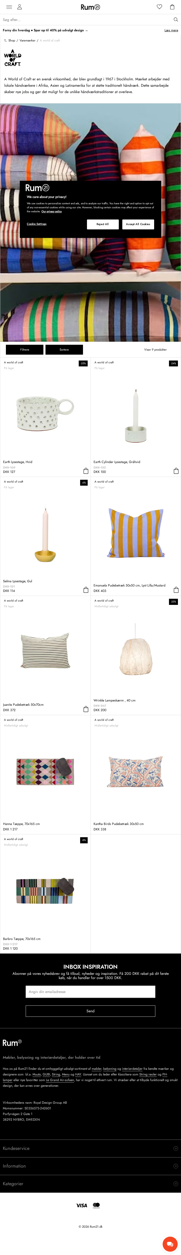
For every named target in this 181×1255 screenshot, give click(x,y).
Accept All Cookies (138, 224)
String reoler (148, 1074)
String (56, 1074)
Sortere (64, 349)
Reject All (103, 224)
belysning (109, 1068)
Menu (66, 1074)
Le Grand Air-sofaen (60, 1080)
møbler (96, 1068)
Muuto (37, 1074)
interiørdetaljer (132, 1068)
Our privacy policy (51, 211)
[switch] (90, 1148)
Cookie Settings (37, 224)
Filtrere (24, 349)
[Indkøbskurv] (172, 7)
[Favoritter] (160, 7)
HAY (78, 1074)
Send (90, 1011)
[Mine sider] (20, 7)
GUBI (46, 1074)
